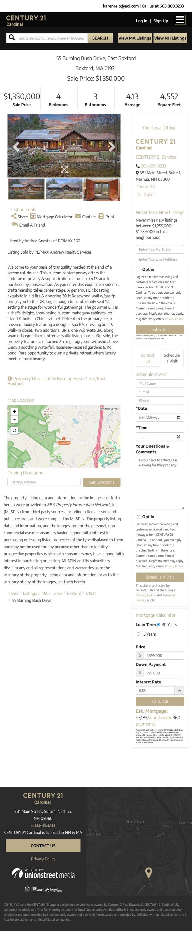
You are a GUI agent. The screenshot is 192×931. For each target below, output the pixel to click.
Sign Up (161, 20)
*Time (141, 427)
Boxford (74, 593)
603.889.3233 (43, 825)
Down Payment (151, 664)
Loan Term (146, 624)
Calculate (160, 701)
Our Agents (146, 194)
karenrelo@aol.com (121, 6)
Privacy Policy (174, 319)
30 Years (169, 624)
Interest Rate (148, 681)
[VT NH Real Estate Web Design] (43, 872)
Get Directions (101, 482)
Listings (30, 593)
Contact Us (146, 186)
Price (140, 646)
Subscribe (160, 329)
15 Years (148, 634)
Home (13, 593)
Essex (57, 593)
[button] (100, 38)
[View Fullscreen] (14, 430)
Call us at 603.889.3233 (163, 6)
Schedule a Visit (172, 358)
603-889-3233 (153, 165)
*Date (141, 408)
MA (45, 593)
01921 (91, 593)
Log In (142, 20)
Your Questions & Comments (153, 449)
